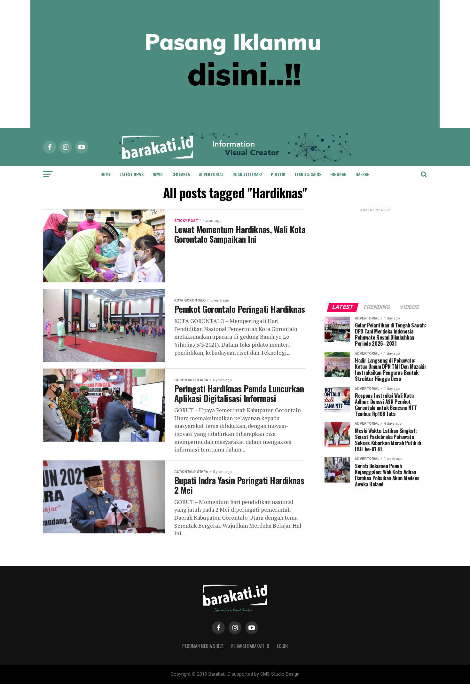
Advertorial (211, 174)
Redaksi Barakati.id (250, 645)
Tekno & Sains (307, 174)
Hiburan (338, 174)
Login (282, 645)
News (157, 174)
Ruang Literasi (247, 174)
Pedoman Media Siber (202, 645)
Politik (278, 174)
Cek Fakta (180, 174)
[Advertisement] (376, 253)
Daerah (363, 174)
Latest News (132, 174)
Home (105, 174)
